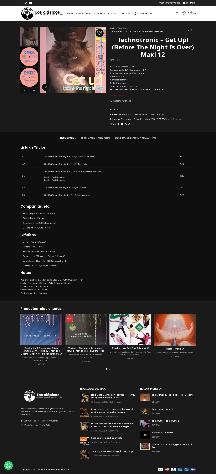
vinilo (147, 119)
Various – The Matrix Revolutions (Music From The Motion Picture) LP (85, 349)
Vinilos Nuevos (85, 357)
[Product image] (41, 329)
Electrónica (123, 28)
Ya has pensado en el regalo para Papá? (113, 451)
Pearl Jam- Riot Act (162, 409)
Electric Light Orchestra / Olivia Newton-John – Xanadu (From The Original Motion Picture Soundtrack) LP (41, 351)
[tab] (68, 136)
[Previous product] (188, 29)
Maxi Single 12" (141, 114)
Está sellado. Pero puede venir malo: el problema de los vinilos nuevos (112, 411)
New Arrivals (38, 357)
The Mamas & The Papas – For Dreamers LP (174, 396)
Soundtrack (54, 357)
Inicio (112, 28)
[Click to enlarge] (45, 87)
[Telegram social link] (129, 124)
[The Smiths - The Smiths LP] (145, 423)
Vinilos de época (156, 114)
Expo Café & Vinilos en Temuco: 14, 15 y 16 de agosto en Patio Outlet (113, 396)
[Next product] (194, 29)
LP (134, 119)
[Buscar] (177, 13)
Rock (122, 354)
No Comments (115, 402)
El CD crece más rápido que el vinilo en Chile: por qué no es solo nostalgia (112, 425)
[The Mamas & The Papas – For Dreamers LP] (145, 398)
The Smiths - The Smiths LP (166, 421)
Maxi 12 (140, 119)
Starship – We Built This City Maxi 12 (130, 348)
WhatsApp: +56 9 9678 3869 (37, 425)
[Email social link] (122, 124)
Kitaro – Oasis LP (175, 348)
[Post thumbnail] (84, 398)
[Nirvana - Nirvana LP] (145, 435)
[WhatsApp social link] (126, 124)
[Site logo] (42, 13)
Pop (46, 357)
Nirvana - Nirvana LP (162, 432)
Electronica (126, 119)
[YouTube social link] (30, 3)
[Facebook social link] (22, 3)
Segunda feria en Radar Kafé (106, 437)
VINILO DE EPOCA (160, 119)
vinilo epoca (175, 119)
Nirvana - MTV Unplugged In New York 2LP (172, 446)
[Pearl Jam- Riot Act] (145, 411)
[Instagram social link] (26, 3)
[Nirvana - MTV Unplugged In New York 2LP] (145, 448)
